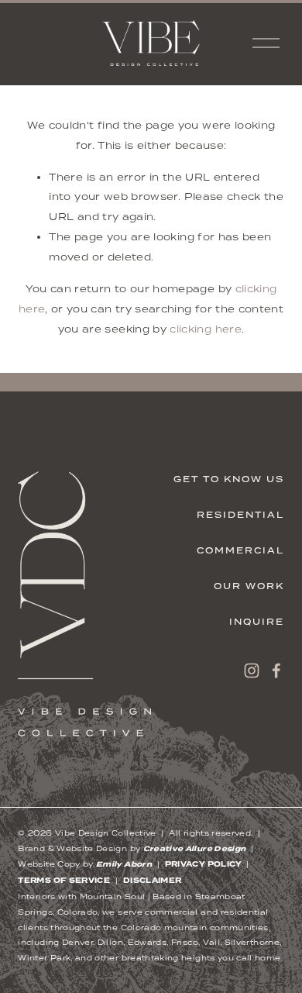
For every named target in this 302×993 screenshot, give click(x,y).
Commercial (240, 550)
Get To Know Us (228, 479)
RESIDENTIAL (240, 515)
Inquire (256, 621)
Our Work (249, 586)
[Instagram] (251, 670)
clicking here (206, 329)
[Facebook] (276, 670)
